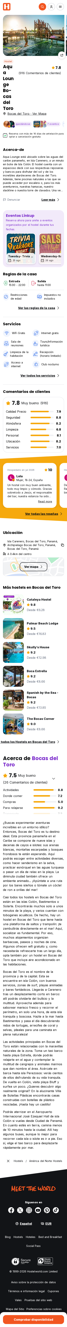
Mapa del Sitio (15, 1309)
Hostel (8, 61)
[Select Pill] (42, 6)
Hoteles (31, 1237)
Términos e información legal (26, 1291)
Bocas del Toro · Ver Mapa (26, 114)
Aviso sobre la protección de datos (33, 1282)
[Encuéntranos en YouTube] (38, 1210)
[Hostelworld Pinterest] (47, 1210)
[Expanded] (8, 1161)
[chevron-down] (53, 778)
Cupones (53, 1291)
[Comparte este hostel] (62, 55)
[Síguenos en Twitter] (20, 1210)
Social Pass (33, 1245)
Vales (18, 1300)
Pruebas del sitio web (38, 1300)
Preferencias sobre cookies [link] (44, 1309)
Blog (8, 1237)
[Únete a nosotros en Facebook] (11, 1210)
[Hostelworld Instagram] (29, 1210)
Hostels (18, 1237)
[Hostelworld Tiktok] (56, 1210)
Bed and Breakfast (50, 1237)
